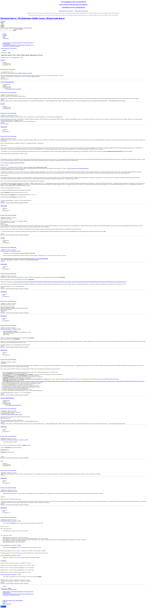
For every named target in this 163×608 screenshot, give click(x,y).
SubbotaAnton (4, 126)
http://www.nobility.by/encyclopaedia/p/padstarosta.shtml (35, 167)
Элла (2, 461)
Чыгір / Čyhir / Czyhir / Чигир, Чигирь (8, 69)
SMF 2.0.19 (5, 600)
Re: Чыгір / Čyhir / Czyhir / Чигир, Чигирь (8, 92)
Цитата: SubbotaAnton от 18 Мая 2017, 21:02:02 (11, 574)
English (2, 25)
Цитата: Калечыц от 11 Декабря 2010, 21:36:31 (11, 251)
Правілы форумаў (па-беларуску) (66, 11)
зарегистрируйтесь (28, 27)
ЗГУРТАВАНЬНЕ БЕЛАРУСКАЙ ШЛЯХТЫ (73, 2)
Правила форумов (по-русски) (81, 11)
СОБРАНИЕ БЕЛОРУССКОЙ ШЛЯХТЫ (73, 7)
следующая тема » (13, 48)
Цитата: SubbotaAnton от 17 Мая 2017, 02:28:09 (11, 329)
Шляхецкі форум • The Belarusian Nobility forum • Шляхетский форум (33, 18)
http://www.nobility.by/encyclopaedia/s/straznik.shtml (78, 168)
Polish (2, 22)
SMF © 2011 (12, 600)
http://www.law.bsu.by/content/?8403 (40, 258)
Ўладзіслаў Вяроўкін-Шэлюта (7, 81)
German (2, 26)
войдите (20, 27)
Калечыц (3, 60)
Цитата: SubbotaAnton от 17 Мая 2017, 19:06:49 (11, 520)
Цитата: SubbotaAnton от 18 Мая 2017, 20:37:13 (11, 555)
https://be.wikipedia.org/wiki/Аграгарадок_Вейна (12, 414)
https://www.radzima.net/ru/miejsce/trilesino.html (14, 162)
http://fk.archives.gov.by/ (5, 417)
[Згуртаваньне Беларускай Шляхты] (14, 89)
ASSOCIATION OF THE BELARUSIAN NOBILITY (73, 4)
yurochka (3, 237)
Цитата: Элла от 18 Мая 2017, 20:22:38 (9, 491)
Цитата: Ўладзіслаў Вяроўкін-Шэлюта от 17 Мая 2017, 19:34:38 (14, 439)
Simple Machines (19, 600)
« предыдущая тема (5, 48)
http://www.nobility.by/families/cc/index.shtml (23, 73)
